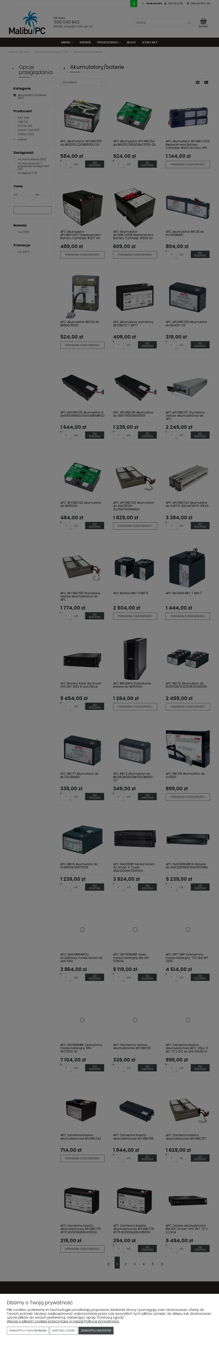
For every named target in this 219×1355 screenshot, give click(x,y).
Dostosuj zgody (63, 1330)
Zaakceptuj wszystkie (96, 1330)
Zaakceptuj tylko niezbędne (28, 1330)
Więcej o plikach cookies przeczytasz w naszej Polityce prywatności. (63, 1321)
